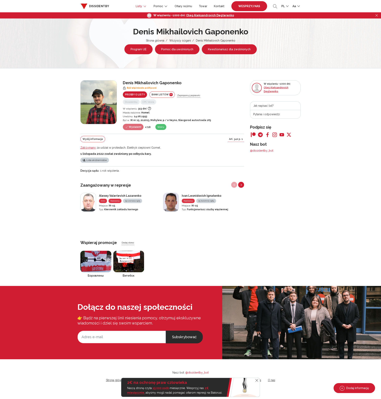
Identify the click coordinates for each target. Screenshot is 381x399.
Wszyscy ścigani (180, 40)
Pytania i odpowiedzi (266, 114)
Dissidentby (131, 102)
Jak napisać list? (263, 105)
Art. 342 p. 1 (236, 139)
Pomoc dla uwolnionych (177, 49)
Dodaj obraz (128, 242)
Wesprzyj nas (249, 6)
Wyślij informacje (93, 139)
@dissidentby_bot (261, 150)
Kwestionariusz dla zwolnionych (229, 49)
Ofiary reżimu (183, 6)
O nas (271, 380)
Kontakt (219, 6)
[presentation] (234, 185)
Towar (203, 6)
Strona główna (155, 40)
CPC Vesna (148, 102)
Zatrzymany (88, 147)
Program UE (138, 49)
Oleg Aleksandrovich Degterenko (210, 15)
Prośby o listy (135, 94)
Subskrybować (184, 337)
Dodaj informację (357, 388)
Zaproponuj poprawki (188, 95)
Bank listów (162, 94)
